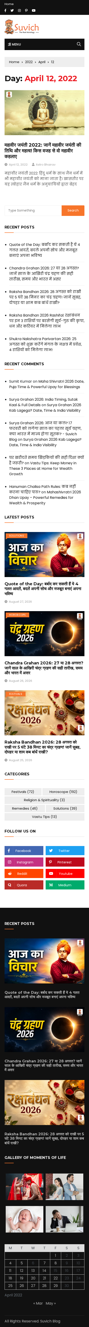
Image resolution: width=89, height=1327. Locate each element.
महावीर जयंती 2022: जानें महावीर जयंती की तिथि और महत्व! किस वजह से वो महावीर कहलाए (43, 150)
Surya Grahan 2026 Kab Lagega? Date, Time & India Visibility (45, 407)
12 (21, 1270)
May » (51, 1303)
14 (44, 1270)
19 (21, 1278)
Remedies (25, 808)
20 (33, 1278)
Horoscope (17, 615)
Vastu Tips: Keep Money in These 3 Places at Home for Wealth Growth (42, 468)
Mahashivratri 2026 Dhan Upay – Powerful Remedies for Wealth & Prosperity (45, 497)
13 (33, 1270)
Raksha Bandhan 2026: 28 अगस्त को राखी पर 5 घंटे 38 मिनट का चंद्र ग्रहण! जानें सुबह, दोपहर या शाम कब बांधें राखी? (45, 297)
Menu (16, 44)
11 (10, 1270)
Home (9, 4)
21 (44, 1278)
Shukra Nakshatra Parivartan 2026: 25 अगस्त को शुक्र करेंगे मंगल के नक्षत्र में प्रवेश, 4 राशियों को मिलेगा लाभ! (45, 344)
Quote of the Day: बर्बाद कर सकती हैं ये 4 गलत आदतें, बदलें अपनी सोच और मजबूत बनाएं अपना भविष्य (44, 250)
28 (44, 1285)
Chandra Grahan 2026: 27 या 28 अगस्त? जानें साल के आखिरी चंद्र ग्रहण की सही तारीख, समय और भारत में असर (44, 274)
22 (56, 1278)
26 (22, 1285)
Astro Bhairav (45, 164)
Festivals (15, 694)
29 (56, 1285)
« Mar (38, 1303)
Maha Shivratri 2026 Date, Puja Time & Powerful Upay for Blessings (46, 384)
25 (10, 1285)
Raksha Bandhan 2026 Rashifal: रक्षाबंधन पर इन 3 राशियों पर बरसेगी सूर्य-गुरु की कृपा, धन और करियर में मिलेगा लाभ (46, 321)
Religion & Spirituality (44, 800)
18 (10, 1278)
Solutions (16, 535)
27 (33, 1285)
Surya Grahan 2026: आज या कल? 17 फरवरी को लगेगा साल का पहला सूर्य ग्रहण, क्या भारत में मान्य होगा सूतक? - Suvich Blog (45, 431)
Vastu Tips (44, 816)
